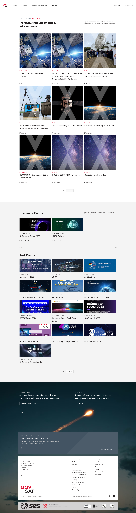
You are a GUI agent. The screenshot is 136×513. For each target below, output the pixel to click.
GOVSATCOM (117, 5)
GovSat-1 (74, 462)
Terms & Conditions (26, 496)
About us (98, 462)
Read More (24, 83)
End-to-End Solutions (78, 477)
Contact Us (80, 403)
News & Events (99, 464)
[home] (5, 5)
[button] (15, 5)
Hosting (74, 480)
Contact (97, 469)
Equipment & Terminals (79, 485)
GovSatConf (98, 474)
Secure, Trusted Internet (79, 475)
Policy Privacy (37, 496)
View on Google (27, 475)
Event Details (25, 240)
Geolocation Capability (79, 472)
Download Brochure (106, 449)
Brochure (127, 5)
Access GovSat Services (39, 5)
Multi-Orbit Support (78, 482)
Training (74, 487)
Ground (25, 5)
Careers (97, 467)
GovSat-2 (75, 464)
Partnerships (76, 490)
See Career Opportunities (28, 403)
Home (21, 18)
